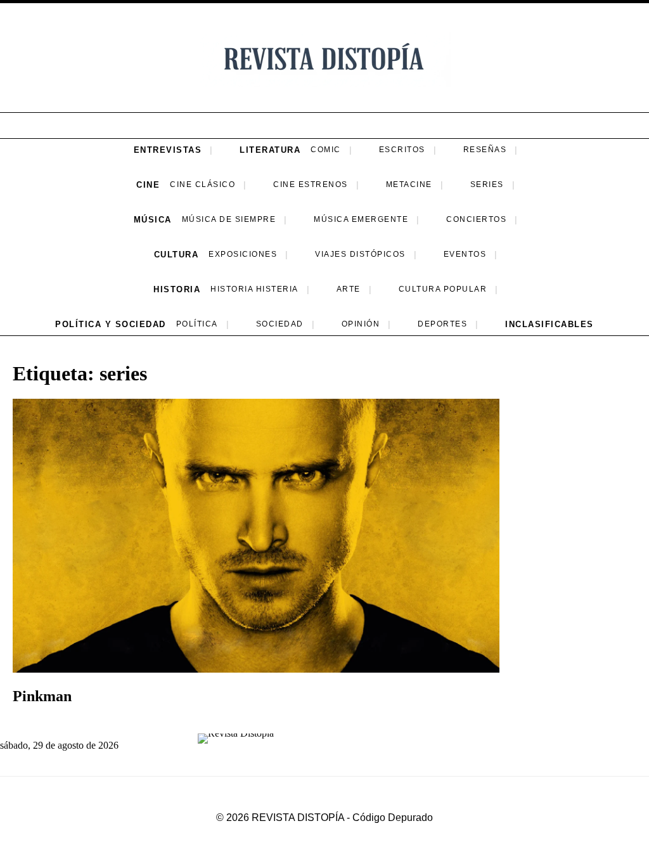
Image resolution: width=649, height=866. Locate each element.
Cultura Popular (443, 289)
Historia (176, 289)
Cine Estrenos (310, 184)
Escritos (402, 149)
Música (153, 219)
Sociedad (280, 324)
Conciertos (476, 219)
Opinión (361, 324)
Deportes (442, 324)
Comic (326, 149)
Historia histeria (254, 289)
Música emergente (361, 219)
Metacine (409, 184)
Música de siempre (229, 219)
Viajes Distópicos (360, 254)
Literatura (270, 150)
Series (487, 184)
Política (197, 324)
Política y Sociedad (110, 324)
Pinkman (42, 696)
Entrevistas (168, 150)
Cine (148, 185)
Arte (349, 289)
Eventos (465, 254)
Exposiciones (243, 254)
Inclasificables (549, 324)
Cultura (176, 254)
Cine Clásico (202, 184)
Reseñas (485, 149)
